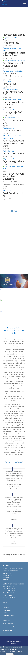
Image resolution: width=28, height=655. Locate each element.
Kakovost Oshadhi (9, 615)
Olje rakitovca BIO (13, 153)
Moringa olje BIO (12, 112)
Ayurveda (6, 607)
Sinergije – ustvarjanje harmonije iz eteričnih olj (10, 226)
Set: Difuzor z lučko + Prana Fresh (14, 54)
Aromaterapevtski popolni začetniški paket (13, 143)
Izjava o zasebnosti (8, 627)
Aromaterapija (8, 605)
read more (7, 246)
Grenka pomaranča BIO (14, 121)
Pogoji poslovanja (8, 623)
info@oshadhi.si (12, 598)
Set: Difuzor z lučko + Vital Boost (14, 64)
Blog (14, 232)
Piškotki (10, 654)
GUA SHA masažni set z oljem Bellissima (13, 176)
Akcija (5, 612)
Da (6, 654)
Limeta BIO (9, 83)
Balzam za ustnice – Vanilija (13, 103)
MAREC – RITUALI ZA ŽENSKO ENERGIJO (13, 262)
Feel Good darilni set (13, 194)
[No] (13, 654)
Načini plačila (6, 620)
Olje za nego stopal (14, 161)
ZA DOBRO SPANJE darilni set (13, 75)
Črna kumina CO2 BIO (13, 93)
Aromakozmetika (8, 610)
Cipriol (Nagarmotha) (11, 41)
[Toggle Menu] (24, 3)
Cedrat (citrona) (12, 130)
